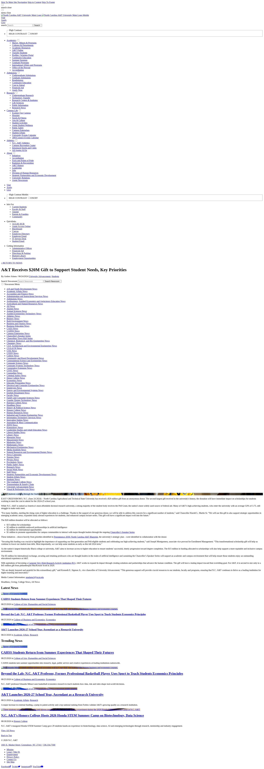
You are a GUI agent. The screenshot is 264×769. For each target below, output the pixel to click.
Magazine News (14, 437)
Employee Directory (21, 234)
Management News (15, 440)
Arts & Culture (18, 120)
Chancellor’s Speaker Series (122, 532)
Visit (3, 17)
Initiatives (16, 155)
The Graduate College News (19, 482)
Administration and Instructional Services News (27, 296)
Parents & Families (20, 214)
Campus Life (12, 110)
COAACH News (14, 348)
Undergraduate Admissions (24, 75)
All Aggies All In (19, 150)
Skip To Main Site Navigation (14, 2)
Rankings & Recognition (23, 163)
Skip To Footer (48, 2)
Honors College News (16, 410)
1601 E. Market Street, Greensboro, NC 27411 (21, 745)
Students (55, 276)
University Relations (21, 178)
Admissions (12, 73)
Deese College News (16, 378)
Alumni (15, 212)
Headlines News (14, 405)
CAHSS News (13, 331)
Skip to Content (34, 2)
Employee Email (19, 236)
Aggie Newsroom (20, 180)
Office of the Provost (21, 67)
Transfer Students (19, 53)
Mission (10, 749)
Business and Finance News (19, 323)
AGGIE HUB (18, 224)
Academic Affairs (21, 635)
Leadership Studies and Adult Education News (27, 430)
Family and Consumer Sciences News (23, 398)
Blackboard (17, 229)
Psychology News (14, 462)
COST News (12, 370)
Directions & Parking (21, 253)
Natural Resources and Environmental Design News (29, 452)
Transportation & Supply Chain (20, 484)
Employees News (14, 388)
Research (11, 93)
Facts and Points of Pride (23, 160)
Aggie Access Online (21, 226)
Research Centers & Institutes (25, 100)
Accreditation (18, 70)
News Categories (14, 455)
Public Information (20, 105)
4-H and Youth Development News (22, 289)
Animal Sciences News (17, 311)
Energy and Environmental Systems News (25, 390)
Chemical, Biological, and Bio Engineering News (28, 341)
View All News (8, 730)
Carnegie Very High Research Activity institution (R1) (51, 563)
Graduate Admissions (21, 78)
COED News (12, 353)
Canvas (15, 231)
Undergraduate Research (23, 95)
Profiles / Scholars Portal (22, 55)
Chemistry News (14, 343)
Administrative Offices (22, 248)
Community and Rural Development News (25, 358)
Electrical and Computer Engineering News (25, 385)
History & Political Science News (21, 407)
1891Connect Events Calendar (25, 138)
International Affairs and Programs (27, 65)
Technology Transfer (21, 98)
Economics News (14, 380)
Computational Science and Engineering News (27, 360)
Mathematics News (15, 445)
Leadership (17, 168)
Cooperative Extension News (19, 368)
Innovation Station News (17, 420)
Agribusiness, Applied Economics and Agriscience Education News (36, 301)
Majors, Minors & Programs (24, 43)
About (9, 153)
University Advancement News (20, 487)
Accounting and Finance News (20, 294)
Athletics (10, 140)
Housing (16, 115)
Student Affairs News (16, 477)
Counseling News (14, 373)
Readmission (17, 80)
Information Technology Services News (24, 417)
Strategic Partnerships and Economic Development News (31, 474)
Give (3, 22)
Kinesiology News (15, 427)
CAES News (12, 328)
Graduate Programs (20, 62)
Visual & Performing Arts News (20, 489)
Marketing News (14, 442)
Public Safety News (15, 464)
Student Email (18, 241)
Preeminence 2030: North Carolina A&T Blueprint (76, 537)
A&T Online (17, 50)
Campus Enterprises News (18, 333)
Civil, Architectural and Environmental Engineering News (32, 346)
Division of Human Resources (25, 173)
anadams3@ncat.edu (35, 577)
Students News (13, 479)
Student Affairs (18, 133)
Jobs (14, 170)
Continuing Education (21, 57)
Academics (11, 40)
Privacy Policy (13, 757)
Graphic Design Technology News (22, 400)
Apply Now (17, 90)
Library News (13, 435)
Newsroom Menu (12, 284)
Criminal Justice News (16, 375)
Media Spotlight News (16, 450)
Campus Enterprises (20, 130)
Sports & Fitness (19, 118)
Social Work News (15, 469)
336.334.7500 (49, 745)
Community (17, 217)
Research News (19, 108)
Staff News (11, 472)
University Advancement (39, 276)
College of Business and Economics (29, 619)
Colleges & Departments (22, 45)
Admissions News (14, 299)
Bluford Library (19, 256)
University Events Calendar (24, 135)
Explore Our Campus (21, 113)
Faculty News (13, 395)
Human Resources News (17, 412)
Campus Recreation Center (23, 145)
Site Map (10, 762)
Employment (12, 754)
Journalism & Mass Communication (22, 422)
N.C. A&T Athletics (21, 143)
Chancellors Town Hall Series (20, 338)
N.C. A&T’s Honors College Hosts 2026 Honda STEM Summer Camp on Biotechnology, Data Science (72, 715)
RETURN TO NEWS (11, 263)
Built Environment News (17, 321)
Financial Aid (18, 87)
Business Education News (18, 326)
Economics (51, 619)
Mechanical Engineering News (20, 447)
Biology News (13, 318)
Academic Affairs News (17, 291)
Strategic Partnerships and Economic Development (34, 175)
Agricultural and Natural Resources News (25, 304)
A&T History (18, 165)
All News (11, 306)
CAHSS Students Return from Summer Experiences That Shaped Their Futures (46, 599)
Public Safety (18, 128)
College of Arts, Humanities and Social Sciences (35, 604)
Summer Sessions (19, 60)
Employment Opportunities (24, 258)
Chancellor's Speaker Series (19, 336)
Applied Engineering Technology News (24, 313)
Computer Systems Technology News (23, 365)
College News (13, 356)
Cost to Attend (18, 85)
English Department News (18, 393)
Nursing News (13, 457)
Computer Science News (17, 363)
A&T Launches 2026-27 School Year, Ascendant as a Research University (42, 629)
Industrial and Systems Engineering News (25, 415)
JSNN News (12, 425)
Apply (4, 20)
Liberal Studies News (16, 432)
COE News (12, 351)
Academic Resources (21, 48)
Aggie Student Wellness (22, 125)
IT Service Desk (19, 239)
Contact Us (11, 759)
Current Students (19, 207)
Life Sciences (18, 103)
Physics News (13, 459)
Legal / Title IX (13, 752)
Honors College (21, 721)
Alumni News (13, 309)
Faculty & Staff (18, 209)
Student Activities (19, 123)
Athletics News (13, 316)
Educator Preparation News (19, 383)
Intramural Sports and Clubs (24, 148)
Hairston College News (17, 403)
